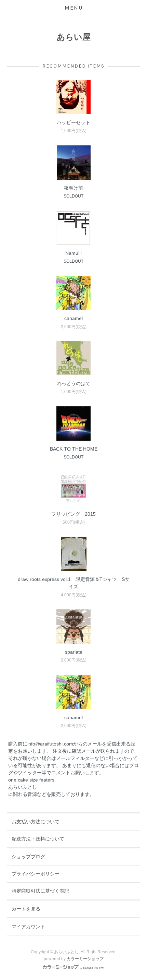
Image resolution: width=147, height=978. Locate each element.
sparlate (73, 652)
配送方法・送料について (38, 839)
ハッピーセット (73, 122)
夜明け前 (73, 188)
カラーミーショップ (85, 958)
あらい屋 (74, 36)
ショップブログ (28, 856)
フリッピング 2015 (73, 514)
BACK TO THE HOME (73, 449)
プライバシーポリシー (35, 873)
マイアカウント (28, 926)
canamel (73, 318)
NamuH (73, 253)
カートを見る (26, 908)
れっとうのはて (73, 383)
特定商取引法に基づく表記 (40, 891)
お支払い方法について (35, 821)
